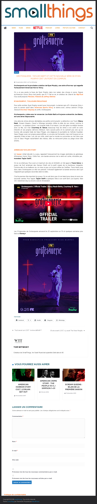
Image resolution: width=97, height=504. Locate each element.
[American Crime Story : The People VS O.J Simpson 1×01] (48, 370)
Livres (57, 28)
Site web (15, 460)
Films (21, 28)
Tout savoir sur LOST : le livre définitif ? (28, 330)
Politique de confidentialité (15, 495)
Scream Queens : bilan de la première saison (73, 387)
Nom (14, 441)
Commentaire (17, 416)
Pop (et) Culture (69, 28)
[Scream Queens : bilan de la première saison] (74, 370)
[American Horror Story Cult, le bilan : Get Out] (23, 370)
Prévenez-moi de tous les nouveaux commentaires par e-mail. (34, 472)
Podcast (49, 28)
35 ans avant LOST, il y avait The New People (66, 331)
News (14, 28)
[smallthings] (5, 28)
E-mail (15, 451)
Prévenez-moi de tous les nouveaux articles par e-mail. (32, 478)
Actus (16, 72)
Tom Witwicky (33, 82)
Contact (81, 28)
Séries (28, 28)
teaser (19, 154)
